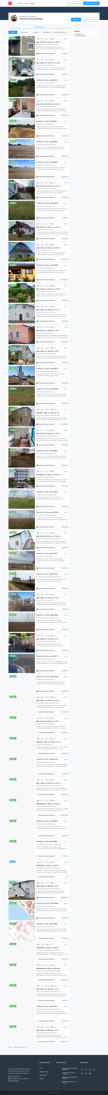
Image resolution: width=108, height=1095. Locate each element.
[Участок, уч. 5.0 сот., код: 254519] (59, 1073)
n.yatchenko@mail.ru (81, 35)
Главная (20, 3)
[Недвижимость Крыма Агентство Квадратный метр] (10, 3)
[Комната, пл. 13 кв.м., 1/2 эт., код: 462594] (59, 1082)
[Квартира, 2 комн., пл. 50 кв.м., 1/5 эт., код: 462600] (59, 1069)
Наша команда (43, 1075)
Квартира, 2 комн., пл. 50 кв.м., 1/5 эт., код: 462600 (69, 1068)
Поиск (25, 3)
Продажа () (24, 32)
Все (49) (13, 32)
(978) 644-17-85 (79, 34)
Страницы (32, 3)
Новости (41, 1078)
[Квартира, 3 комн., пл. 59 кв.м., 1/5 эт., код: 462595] (59, 1078)
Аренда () (36, 32)
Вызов (77, 19)
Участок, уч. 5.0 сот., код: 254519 (68, 1072)
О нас (40, 1068)
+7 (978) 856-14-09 (76, 3)
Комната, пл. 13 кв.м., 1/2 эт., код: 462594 (69, 1081)
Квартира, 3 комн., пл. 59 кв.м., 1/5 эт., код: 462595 (69, 1077)
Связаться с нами (92, 3)
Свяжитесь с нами (43, 1071)
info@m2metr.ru (15, 1081)
